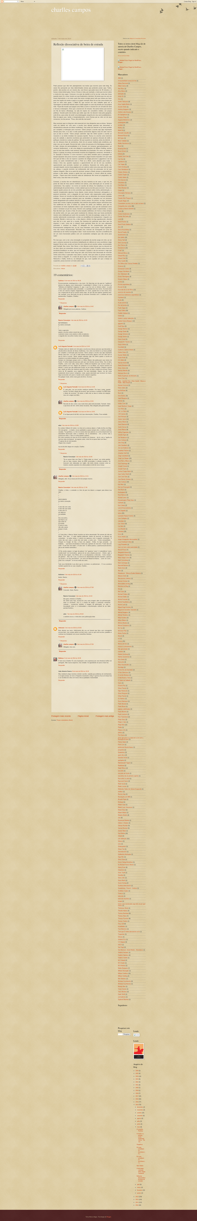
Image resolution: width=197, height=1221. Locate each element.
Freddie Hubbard (123, 313)
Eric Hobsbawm (122, 274)
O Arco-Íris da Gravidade (125, 670)
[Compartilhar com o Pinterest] (89, 266)
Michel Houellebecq (124, 602)
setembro (140, 1115)
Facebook (121, 297)
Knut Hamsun (122, 495)
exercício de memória (124, 292)
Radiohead (121, 765)
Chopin (120, 190)
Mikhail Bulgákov (123, 612)
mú (119, 638)
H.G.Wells (121, 360)
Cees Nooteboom (123, 169)
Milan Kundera (122, 617)
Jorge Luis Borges (123, 458)
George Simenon (123, 334)
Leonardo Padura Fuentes (125, 516)
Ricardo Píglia (122, 799)
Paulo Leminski (122, 714)
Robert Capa (121, 804)
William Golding (122, 976)
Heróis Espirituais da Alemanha (127, 376)
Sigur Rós (121, 857)
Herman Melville (123, 370)
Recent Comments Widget (123, 55)
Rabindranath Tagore (124, 763)
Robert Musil (121, 810)
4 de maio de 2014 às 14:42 (85, 306)
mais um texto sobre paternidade (127, 547)
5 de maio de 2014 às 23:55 (86, 411)
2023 (137, 1079)
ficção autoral (122, 302)
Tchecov (120, 893)
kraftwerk (120, 502)
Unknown (61, 628)
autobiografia (122, 122)
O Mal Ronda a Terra (124, 678)
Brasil (119, 146)
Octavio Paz (121, 685)
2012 (137, 1199)
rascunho (120, 771)
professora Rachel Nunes (125, 747)
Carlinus (61, 280)
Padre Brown (122, 706)
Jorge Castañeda (123, 456)
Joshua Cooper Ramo (124, 471)
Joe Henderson (122, 437)
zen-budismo (122, 997)
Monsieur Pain (122, 630)
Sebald (120, 836)
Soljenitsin (121, 870)
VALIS (120, 944)
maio (138, 1127)
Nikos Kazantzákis (123, 664)
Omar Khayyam (122, 693)
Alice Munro (121, 91)
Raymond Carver (123, 781)
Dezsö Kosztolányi (123, 229)
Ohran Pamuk (122, 688)
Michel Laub (121, 604)
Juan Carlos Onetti (123, 474)
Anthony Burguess (123, 109)
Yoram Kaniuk (122, 989)
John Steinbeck (122, 445)
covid (119, 219)
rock (119, 817)
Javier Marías (122, 429)
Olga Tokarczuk (122, 691)
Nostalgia (121, 667)
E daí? (120, 250)
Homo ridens (121, 388)
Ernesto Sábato (122, 279)
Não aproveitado (123, 649)
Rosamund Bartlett (123, 820)
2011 (137, 1202)
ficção (120, 300)
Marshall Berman (123, 565)
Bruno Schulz (122, 151)
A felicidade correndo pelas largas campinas (141, 1171)
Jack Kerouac (122, 416)
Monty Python (122, 633)
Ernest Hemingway (123, 276)
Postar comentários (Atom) (65, 720)
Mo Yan (120, 628)
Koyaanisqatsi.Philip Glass (126, 500)
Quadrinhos (121, 752)
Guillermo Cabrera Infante (125, 349)
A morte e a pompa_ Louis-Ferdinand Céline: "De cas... (141, 1137)
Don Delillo (121, 237)
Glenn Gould (121, 339)
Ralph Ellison (122, 768)
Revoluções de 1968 (124, 797)
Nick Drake (121, 659)
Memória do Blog (123, 586)
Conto (119, 211)
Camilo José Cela (123, 156)
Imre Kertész (122, 395)
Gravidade (121, 347)
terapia (120, 901)
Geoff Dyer (121, 326)
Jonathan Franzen (123, 450)
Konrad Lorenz (122, 497)
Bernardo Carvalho (123, 133)
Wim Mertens (122, 978)
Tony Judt (121, 924)
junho (139, 1124)
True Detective (122, 929)
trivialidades (121, 926)
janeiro (139, 1193)
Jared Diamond (122, 424)
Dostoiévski (121, 248)
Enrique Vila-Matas (123, 271)
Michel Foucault (122, 599)
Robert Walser (122, 812)
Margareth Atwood (123, 552)
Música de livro (122, 644)
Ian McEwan (121, 390)
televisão (120, 896)
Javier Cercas (122, 427)
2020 (137, 1087)
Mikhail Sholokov (123, 615)
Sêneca (120, 841)
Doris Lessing (122, 242)
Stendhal (120, 875)
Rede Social (121, 784)
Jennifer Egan (122, 435)
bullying (120, 154)
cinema (120, 195)
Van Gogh (121, 947)
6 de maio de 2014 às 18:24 (84, 596)
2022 (137, 1082)
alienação (121, 94)
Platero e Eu (121, 730)
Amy (119, 99)
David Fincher (122, 221)
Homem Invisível (123, 385)
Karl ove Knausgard (124, 487)
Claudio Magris (122, 201)
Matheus (61, 658)
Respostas (63, 303)
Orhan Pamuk (122, 696)
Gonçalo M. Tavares (124, 342)
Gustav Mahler (122, 355)
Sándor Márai (122, 831)
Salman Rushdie (123, 825)
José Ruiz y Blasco (124, 461)
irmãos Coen (121, 403)
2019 (137, 1090)
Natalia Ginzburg (123, 654)
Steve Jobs (121, 878)
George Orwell (122, 331)
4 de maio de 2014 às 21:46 (81, 346)
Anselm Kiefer (122, 107)
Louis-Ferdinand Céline (125, 542)
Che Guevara (122, 180)
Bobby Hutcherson (123, 143)
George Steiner (122, 336)
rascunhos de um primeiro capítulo (128, 776)
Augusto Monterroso (124, 120)
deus (119, 227)
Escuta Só (121, 287)
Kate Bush (121, 489)
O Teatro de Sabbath (124, 680)
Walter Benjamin (123, 968)
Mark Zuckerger (122, 563)
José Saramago (122, 463)
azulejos (120, 125)
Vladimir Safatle (122, 957)
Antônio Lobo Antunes (124, 112)
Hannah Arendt (122, 363)
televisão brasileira (123, 898)
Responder (61, 299)
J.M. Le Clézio (122, 411)
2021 (137, 1085)
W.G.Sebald (121, 960)
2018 (137, 1093)
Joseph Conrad (122, 466)
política (120, 732)
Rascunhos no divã (123, 778)
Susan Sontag (122, 883)
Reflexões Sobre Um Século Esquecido (129, 789)
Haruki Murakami (123, 365)
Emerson (120, 266)
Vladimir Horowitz (123, 952)
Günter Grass (122, 352)
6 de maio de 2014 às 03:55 (73, 628)
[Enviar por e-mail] (82, 266)
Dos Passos (121, 245)
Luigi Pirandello (122, 544)
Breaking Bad (122, 148)
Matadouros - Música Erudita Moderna (129, 573)
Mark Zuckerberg (123, 560)
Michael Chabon (123, 594)
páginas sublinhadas (124, 709)
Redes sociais (122, 786)
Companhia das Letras (124, 206)
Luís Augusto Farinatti (65, 346)
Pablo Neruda (122, 704)
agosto (139, 1118)
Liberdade (121, 521)
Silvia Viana (121, 859)
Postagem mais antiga (105, 716)
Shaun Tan (121, 849)
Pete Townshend (123, 717)
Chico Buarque (122, 188)
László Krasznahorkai (124, 508)
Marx (119, 570)
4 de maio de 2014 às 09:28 (72, 280)
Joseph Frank (122, 469)
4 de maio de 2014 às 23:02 (85, 401)
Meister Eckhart (122, 581)
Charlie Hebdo (122, 177)
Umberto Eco (122, 939)
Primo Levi (121, 744)
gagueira (120, 323)
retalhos (120, 791)
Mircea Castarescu (123, 625)
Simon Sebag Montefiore (125, 862)
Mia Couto (121, 591)
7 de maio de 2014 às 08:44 (75, 614)
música (120, 641)
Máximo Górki (122, 576)
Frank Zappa (121, 308)
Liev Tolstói (121, 523)
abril (138, 1184)
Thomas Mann (122, 916)
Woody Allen (121, 986)
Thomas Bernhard (123, 913)
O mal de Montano (123, 675)
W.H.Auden (121, 963)
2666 (119, 78)
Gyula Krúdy (121, 357)
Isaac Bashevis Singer (124, 406)
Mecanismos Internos (124, 578)
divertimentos (122, 235)
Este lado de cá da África (125, 289)
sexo (119, 844)
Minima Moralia (122, 623)
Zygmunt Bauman (123, 999)
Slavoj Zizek (121, 867)
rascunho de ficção (123, 773)
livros (119, 534)
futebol (120, 316)
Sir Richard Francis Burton (126, 864)
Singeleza (140, 1144)
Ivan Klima (121, 409)
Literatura (121, 531)
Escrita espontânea (123, 284)
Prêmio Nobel (122, 742)
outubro (139, 1113)
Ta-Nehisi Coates (123, 891)
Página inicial (83, 716)
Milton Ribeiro (122, 620)
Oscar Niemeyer (123, 701)
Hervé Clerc (121, 378)
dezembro (140, 1107)
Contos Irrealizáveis (124, 214)
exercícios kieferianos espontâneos (128, 295)
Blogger (109, 1217)
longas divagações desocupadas (127, 539)
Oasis (119, 683)
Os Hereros (121, 698)
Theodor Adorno (122, 910)
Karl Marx (121, 484)
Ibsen (119, 393)
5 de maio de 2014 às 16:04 (84, 456)
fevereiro (140, 1190)
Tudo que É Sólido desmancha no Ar (129, 931)
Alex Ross (121, 88)
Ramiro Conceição (64, 320)
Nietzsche (121, 662)
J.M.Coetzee (122, 414)
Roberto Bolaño (122, 815)
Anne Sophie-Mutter (124, 104)
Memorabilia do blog (124, 583)
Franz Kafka (121, 310)
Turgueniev (121, 934)
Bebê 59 (120, 130)
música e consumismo (124, 646)
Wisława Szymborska (124, 984)
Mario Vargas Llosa (123, 557)
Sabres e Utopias (123, 823)
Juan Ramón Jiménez (124, 479)
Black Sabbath (122, 141)
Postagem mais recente (61, 716)
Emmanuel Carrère (123, 268)
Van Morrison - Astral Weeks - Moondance (130, 950)
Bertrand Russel (123, 135)
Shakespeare (122, 846)
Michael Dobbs (122, 597)
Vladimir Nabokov (123, 955)
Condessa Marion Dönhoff (125, 208)
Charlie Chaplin (122, 174)
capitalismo (121, 161)
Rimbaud (120, 802)
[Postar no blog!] (84, 266)
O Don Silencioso (123, 672)
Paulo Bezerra (122, 711)
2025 (137, 1073)
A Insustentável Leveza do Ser (127, 81)
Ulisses (120, 937)
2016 (137, 1099)
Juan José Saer (122, 476)
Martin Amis (121, 568)
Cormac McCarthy (123, 216)
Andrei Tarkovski (123, 101)
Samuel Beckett (123, 828)
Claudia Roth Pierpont (124, 198)
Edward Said (121, 258)
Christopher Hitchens (124, 193)
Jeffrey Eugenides (123, 432)
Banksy (120, 127)
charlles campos (71, 9)
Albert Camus (122, 86)
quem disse (121, 755)
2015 (137, 1102)
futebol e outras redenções (126, 318)
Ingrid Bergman (122, 398)
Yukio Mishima (122, 991)
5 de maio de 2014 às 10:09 (70, 425)
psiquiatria (121, 750)
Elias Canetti (122, 261)
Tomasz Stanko (122, 921)
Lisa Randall (121, 529)
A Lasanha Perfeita (140, 1130)
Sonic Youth (121, 872)
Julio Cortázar (122, 482)
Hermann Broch (122, 373)
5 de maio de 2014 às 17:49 (79, 487)
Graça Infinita (122, 344)
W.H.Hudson (121, 965)
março (139, 1187)
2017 (137, 1096)
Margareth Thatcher (124, 555)
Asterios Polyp (122, 117)
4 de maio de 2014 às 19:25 (79, 320)
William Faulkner (123, 973)
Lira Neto (120, 526)
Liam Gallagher (122, 518)
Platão (120, 727)
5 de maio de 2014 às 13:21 (80, 476)
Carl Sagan (121, 164)
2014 (137, 1104)
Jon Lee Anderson (123, 448)
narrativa (120, 651)
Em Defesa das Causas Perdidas (128, 263)
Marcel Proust (122, 549)
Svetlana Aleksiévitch (124, 885)
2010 (137, 1205)
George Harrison (123, 329)
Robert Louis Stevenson (125, 807)
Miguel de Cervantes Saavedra (127, 610)
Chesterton (121, 182)
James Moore (122, 422)
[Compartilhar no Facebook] (87, 266)
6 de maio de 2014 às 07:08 (85, 587)
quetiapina (121, 760)
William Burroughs (123, 971)
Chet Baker (121, 185)
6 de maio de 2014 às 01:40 (73, 574)
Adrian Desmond (123, 83)
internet (120, 401)
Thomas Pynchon (123, 918)
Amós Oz (121, 96)
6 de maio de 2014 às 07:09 (85, 644)
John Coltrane (122, 440)
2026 (137, 1070)
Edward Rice (121, 255)
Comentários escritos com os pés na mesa (131, 203)
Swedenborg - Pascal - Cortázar (127, 888)
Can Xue (120, 159)
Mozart (120, 636)
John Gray (121, 442)
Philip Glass (121, 719)
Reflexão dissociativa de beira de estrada (141, 1178)
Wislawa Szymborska (124, 981)
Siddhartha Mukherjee (124, 854)
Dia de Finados (122, 232)
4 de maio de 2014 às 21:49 (86, 387)
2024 (137, 1076)
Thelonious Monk (123, 908)
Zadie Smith (121, 994)
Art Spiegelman (122, 114)
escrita (120, 282)
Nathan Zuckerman (123, 657)
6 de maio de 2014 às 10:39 (72, 658)
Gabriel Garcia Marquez (125, 321)
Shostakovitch (122, 851)
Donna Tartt (121, 240)
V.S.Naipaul (121, 942)
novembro (140, 1110)
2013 (137, 1196)
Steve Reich (121, 880)
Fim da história (122, 305)
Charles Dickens (123, 172)
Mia (119, 589)
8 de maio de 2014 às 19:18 (80, 671)
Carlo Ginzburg (122, 167)
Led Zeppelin (122, 510)
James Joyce (122, 419)
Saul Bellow (121, 833)
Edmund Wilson (122, 253)
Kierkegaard (121, 492)
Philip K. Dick (122, 722)
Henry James (122, 368)
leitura (63, 268)
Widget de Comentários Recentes (138, 38)
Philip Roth (121, 725)
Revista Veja (121, 794)
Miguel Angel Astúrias (124, 607)
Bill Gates (121, 138)
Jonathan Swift (122, 453)
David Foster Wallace (124, 224)
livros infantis (122, 536)
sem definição (122, 838)
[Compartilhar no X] (86, 266)
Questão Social (122, 757)
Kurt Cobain (121, 505)
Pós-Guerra (121, 735)
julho (138, 1121)
